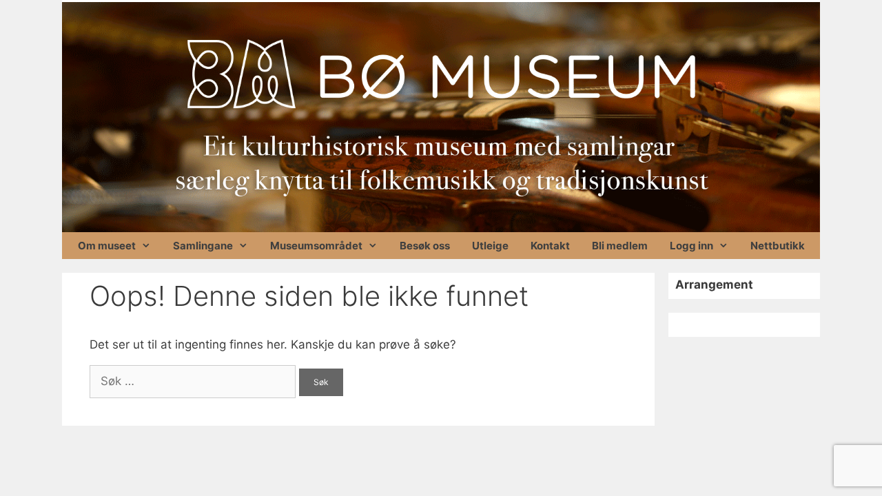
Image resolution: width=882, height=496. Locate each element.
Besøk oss (425, 245)
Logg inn (691, 245)
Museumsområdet (316, 245)
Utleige (490, 245)
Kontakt (550, 245)
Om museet (107, 245)
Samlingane (203, 245)
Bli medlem (620, 245)
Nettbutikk (777, 245)
